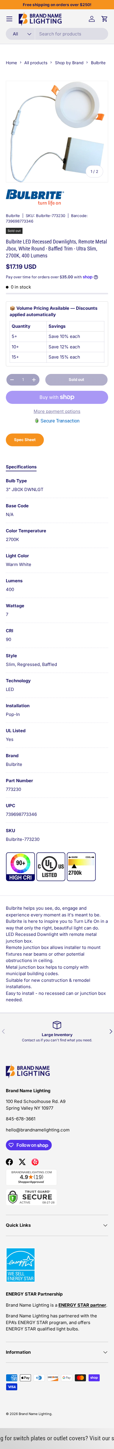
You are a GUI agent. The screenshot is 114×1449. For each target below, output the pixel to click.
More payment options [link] (57, 411)
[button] (104, 18)
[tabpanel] (57, 660)
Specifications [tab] (21, 467)
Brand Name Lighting (35, 1414)
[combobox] (57, 34)
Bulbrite (13, 215)
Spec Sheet (25, 439)
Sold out (76, 379)
